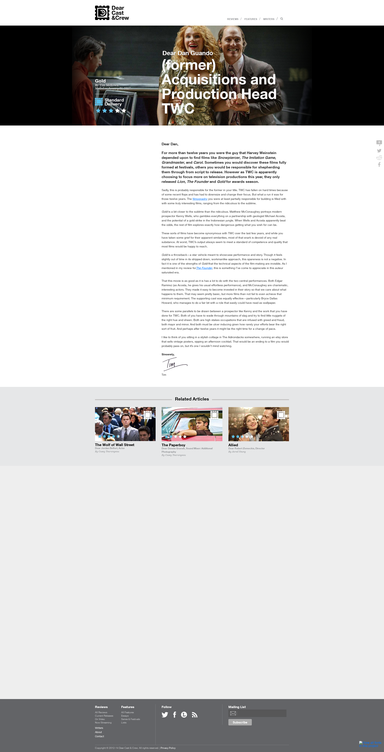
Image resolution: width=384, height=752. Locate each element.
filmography (200, 198)
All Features (127, 712)
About (98, 732)
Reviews (232, 19)
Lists (123, 722)
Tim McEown (108, 85)
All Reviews (101, 712)
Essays (125, 715)
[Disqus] (192, 528)
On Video (100, 719)
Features (250, 19)
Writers (268, 19)
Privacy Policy (168, 747)
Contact (99, 736)
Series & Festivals (130, 719)
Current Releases (104, 715)
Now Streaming (103, 722)
